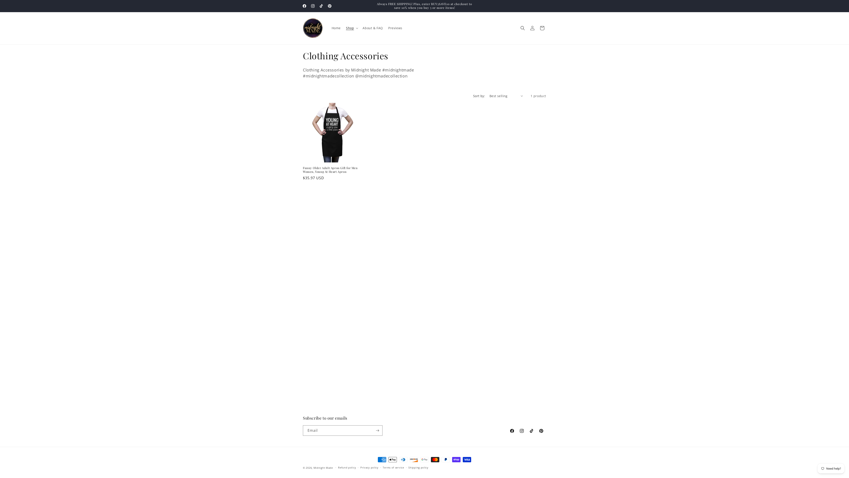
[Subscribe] (377, 430)
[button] (351, 28)
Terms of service (393, 467)
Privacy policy (369, 467)
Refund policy (347, 467)
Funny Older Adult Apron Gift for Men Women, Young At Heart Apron (330, 169)
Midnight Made (323, 467)
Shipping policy (418, 467)
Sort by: (479, 96)
